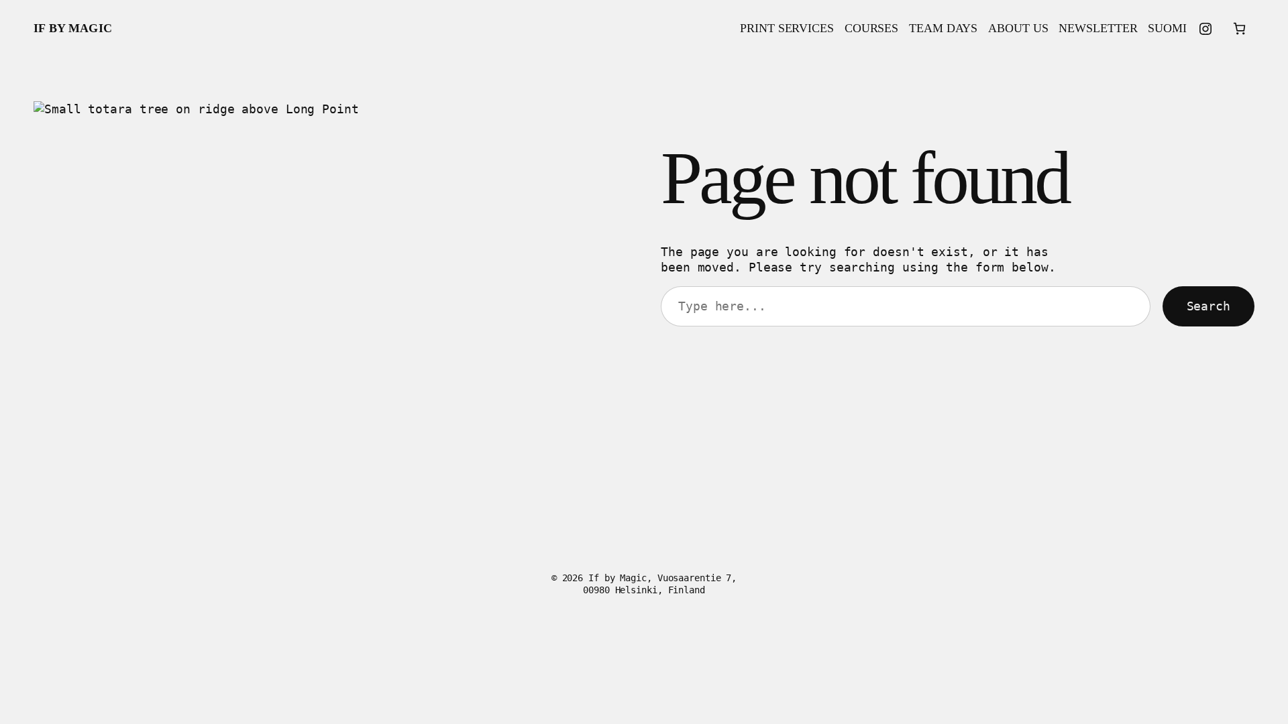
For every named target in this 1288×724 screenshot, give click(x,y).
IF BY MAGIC (73, 28)
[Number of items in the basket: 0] (1239, 28)
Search (1208, 306)
